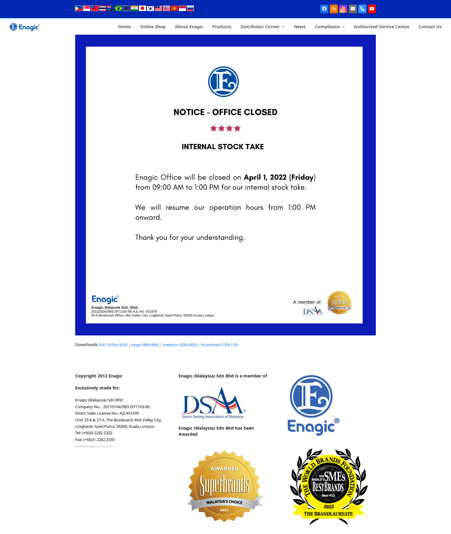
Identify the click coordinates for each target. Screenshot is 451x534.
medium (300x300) (180, 344)
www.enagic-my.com (94, 446)
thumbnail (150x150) (219, 344)
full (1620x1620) (113, 344)
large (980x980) (145, 344)
